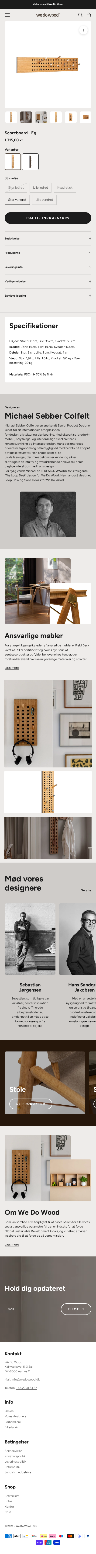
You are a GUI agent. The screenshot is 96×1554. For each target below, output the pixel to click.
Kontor (9, 1506)
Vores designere (15, 1416)
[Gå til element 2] (26, 117)
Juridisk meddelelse (18, 1472)
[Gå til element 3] (41, 117)
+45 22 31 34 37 (26, 1388)
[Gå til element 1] (11, 117)
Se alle (86, 890)
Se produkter (30, 1104)
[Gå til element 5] (70, 117)
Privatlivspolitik (15, 1456)
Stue (8, 1512)
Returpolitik (12, 1467)
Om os (9, 1411)
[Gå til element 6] (85, 117)
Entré (8, 1501)
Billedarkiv (11, 1427)
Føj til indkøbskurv (48, 218)
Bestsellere (12, 1496)
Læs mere (12, 668)
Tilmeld (76, 1309)
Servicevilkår (13, 1451)
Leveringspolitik (15, 1461)
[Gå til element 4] (55, 117)
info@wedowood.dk (26, 1379)
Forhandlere (13, 1422)
